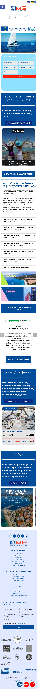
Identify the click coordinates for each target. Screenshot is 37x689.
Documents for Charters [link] (18, 561)
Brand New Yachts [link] (18, 575)
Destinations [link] (18, 556)
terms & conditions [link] (21, 623)
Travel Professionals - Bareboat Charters (11, 615)
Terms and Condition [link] (18, 565)
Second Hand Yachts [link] (19, 577)
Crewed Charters (25, 612)
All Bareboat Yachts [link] (18, 554)
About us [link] (18, 590)
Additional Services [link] (18, 594)
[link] (2, 7)
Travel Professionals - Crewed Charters (27, 615)
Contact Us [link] (18, 592)
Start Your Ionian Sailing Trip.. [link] (17, 490)
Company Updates (9, 609)
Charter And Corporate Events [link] (18, 596)
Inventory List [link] (18, 563)
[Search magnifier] (25, 17)
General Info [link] (18, 559)
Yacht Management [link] (18, 580)
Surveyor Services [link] (18, 579)
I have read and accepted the (15, 623)
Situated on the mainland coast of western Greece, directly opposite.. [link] (17, 500)
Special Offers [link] (19, 558)
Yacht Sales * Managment (27, 609)
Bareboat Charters (9, 612)
